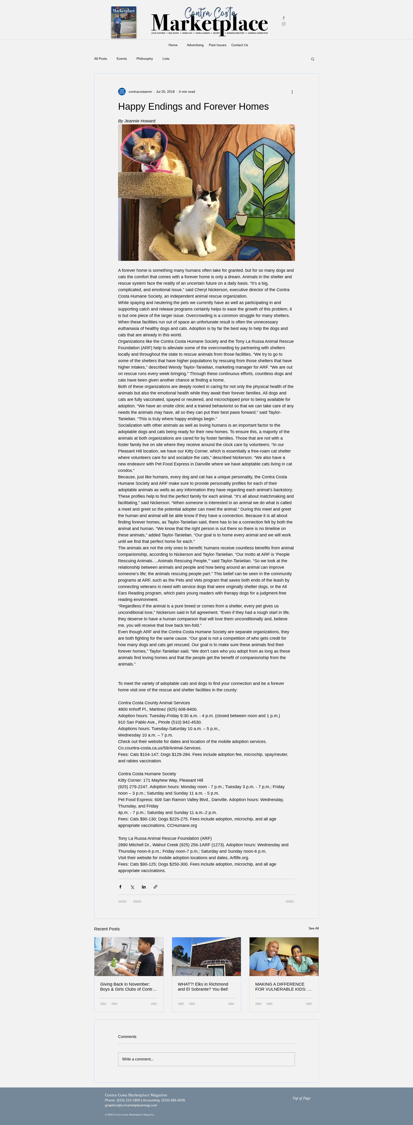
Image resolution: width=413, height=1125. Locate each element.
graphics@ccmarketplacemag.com (131, 1105)
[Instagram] (283, 24)
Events (122, 58)
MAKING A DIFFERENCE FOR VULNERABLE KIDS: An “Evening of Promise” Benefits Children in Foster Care (284, 987)
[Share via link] (155, 887)
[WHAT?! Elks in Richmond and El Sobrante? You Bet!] (206, 956)
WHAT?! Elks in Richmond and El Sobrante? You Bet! (203, 987)
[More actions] (292, 91)
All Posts (100, 58)
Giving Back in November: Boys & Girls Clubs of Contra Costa (127, 987)
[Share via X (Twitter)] (132, 887)
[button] (312, 59)
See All (314, 928)
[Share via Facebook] (120, 887)
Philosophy (144, 58)
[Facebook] (283, 18)
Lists (166, 58)
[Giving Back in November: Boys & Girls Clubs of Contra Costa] (128, 956)
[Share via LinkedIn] (143, 887)
